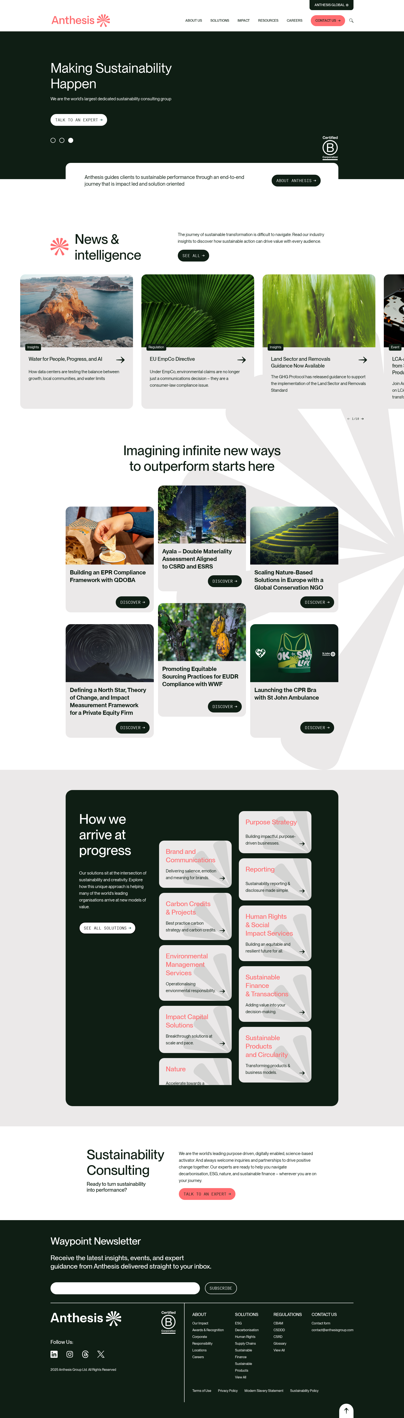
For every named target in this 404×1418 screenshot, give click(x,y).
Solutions (219, 21)
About (199, 1314)
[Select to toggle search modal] (351, 20)
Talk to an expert (76, 120)
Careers (294, 21)
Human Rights (245, 1337)
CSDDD (279, 1330)
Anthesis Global (330, 5)
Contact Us (325, 21)
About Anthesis (294, 180)
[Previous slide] (362, 418)
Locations (199, 1350)
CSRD (278, 1337)
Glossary (280, 1344)
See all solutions (105, 928)
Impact (244, 21)
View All (240, 1377)
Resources (268, 21)
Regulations (288, 1314)
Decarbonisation (247, 1330)
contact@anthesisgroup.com (333, 1330)
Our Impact (200, 1323)
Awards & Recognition (208, 1330)
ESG (238, 1323)
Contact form (321, 1323)
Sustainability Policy (304, 1391)
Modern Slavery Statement (264, 1391)
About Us (193, 21)
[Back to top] (346, 1411)
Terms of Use (201, 1391)
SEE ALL (191, 255)
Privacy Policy (228, 1391)
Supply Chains (245, 1344)
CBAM (278, 1323)
